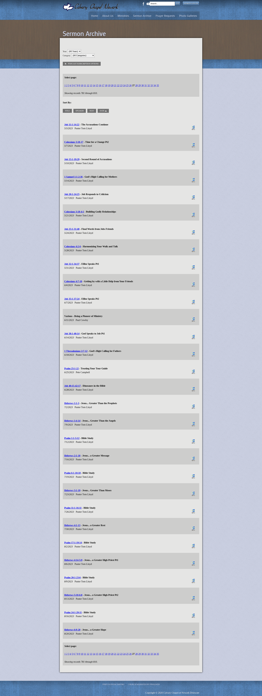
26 (130, 85)
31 (145, 85)
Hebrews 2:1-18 (72, 455)
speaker (80, 111)
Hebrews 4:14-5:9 (73, 560)
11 (85, 85)
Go (177, 3)
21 (115, 85)
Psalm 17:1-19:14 (73, 542)
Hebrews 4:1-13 (72, 525)
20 (112, 85)
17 (103, 85)
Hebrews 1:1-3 (71, 403)
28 (136, 85)
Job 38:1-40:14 (71, 333)
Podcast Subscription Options (83, 64)
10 (82, 85)
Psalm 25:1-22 (71, 368)
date (102, 111)
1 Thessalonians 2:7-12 (75, 351)
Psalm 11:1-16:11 (73, 508)
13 (91, 85)
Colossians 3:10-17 (73, 142)
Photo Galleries (188, 15)
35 (157, 85)
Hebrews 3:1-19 (72, 490)
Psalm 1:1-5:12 (71, 438)
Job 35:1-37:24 (71, 299)
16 (100, 85)
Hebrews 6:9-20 (72, 629)
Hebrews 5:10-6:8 (73, 595)
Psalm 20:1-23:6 (72, 577)
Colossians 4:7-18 (73, 281)
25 (127, 85)
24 (124, 85)
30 (142, 85)
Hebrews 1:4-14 (72, 420)
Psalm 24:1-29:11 (73, 612)
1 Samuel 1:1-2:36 (73, 176)
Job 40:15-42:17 (72, 386)
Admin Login (191, 3)
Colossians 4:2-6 (72, 246)
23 (121, 85)
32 (148, 85)
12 (88, 85)
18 (106, 85)
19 (109, 85)
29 (139, 85)
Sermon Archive (142, 15)
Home (94, 15)
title (67, 111)
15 (97, 85)
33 (151, 85)
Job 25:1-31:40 (71, 229)
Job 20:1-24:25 (71, 194)
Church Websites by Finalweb (144, 684)
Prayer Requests (165, 15)
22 (118, 85)
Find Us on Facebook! (113, 684)
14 (94, 85)
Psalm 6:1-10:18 (72, 473)
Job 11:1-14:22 (71, 124)
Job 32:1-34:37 (71, 264)
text (91, 111)
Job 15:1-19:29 (71, 159)
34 (154, 85)
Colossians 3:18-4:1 (74, 211)
